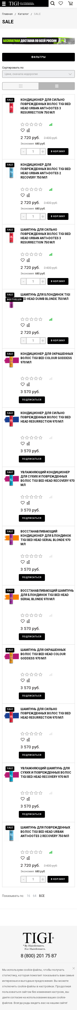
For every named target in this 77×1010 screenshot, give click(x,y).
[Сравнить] (29, 130)
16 (28, 896)
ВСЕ (42, 896)
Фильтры (38, 57)
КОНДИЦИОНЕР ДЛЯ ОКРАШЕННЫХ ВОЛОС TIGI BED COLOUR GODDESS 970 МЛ (47, 358)
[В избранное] (23, 130)
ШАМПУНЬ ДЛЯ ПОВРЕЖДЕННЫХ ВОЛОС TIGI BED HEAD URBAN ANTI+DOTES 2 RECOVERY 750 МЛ (45, 832)
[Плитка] (20, 86)
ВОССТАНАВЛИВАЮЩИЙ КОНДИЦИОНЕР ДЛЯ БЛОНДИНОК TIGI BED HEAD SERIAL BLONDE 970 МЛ (46, 538)
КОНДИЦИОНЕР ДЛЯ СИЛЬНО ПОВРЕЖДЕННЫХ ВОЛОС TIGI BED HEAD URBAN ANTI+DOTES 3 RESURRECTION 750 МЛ (46, 106)
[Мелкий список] (56, 86)
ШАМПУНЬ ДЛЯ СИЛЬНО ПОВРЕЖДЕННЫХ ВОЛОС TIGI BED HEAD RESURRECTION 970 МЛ (46, 713)
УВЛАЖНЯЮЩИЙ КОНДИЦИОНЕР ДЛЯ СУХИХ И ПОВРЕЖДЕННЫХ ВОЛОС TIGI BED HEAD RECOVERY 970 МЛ (47, 479)
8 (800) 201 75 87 (38, 955)
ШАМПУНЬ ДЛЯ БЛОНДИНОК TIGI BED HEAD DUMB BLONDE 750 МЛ (45, 297)
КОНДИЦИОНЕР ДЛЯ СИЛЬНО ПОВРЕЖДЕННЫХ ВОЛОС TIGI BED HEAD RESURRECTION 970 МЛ (46, 417)
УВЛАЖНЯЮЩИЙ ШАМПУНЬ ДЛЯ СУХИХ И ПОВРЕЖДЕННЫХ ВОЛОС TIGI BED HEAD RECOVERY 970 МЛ (46, 772)
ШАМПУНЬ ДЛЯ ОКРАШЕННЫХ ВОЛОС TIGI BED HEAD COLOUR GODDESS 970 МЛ (43, 654)
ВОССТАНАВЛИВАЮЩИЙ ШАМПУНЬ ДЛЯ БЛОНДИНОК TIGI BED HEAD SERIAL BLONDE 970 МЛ (47, 595)
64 (34, 896)
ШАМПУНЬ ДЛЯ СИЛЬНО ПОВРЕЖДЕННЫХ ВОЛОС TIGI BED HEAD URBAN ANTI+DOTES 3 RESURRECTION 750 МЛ (46, 236)
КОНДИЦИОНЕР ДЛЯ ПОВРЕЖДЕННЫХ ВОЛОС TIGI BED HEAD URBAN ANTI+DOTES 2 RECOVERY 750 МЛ (46, 171)
